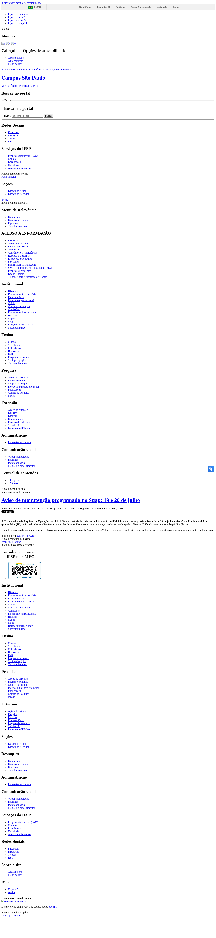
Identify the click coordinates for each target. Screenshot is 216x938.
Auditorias (13, 249)
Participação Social (18, 246)
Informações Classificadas (22, 264)
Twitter (12, 854)
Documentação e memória (22, 294)
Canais (176, 7)
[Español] (13, 43)
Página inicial (8, 176)
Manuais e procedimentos (21, 465)
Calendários (14, 348)
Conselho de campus (19, 306)
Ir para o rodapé (17, 23)
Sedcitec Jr (14, 425)
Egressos (13, 223)
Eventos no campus (18, 220)
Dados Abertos (16, 273)
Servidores (13, 261)
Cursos (12, 341)
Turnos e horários (17, 363)
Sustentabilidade (16, 327)
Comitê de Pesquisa (18, 392)
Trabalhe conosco (17, 226)
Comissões (14, 309)
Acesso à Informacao (19, 168)
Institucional (14, 240)
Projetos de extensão (19, 422)
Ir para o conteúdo (19, 14)
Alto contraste (15, 60)
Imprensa (13, 459)
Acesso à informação (141, 7)
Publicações (14, 389)
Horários (12, 315)
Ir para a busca (17, 20)
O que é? (13, 889)
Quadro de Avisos (26, 535)
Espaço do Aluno (17, 190)
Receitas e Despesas (19, 255)
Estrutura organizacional (21, 300)
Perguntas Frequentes (19, 270)
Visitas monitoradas (18, 456)
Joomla (53, 906)
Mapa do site (15, 63)
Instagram (13, 851)
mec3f (11, 395)
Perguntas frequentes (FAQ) (23, 155)
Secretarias (14, 345)
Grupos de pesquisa (18, 383)
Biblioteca (13, 351)
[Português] (3, 43)
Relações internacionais (20, 324)
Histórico (13, 291)
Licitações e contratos (19, 442)
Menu (4, 199)
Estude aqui (14, 217)
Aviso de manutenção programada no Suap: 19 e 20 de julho (70, 500)
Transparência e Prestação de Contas (27, 276)
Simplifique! (85, 7)
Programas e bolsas (18, 357)
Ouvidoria (13, 164)
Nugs (11, 321)
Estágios (12, 412)
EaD (10, 354)
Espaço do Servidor (18, 193)
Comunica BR (103, 7)
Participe (120, 7)
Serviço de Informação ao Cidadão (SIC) (30, 267)
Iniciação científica (18, 380)
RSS (10, 857)
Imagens (14, 480)
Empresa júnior (16, 419)
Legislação (162, 7)
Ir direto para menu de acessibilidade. (21, 2)
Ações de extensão (18, 409)
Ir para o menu (17, 17)
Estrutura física (16, 297)
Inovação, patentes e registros (23, 386)
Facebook (13, 848)
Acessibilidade (16, 57)
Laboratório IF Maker (19, 428)
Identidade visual (17, 462)
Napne (11, 318)
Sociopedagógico (17, 360)
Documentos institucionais (22, 312)
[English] (8, 43)
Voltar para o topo (11, 541)
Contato (12, 158)
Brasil (37, 7)
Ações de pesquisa (18, 377)
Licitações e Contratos (20, 258)
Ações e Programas (18, 243)
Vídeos (13, 483)
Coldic (11, 303)
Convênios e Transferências (22, 252)
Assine (11, 892)
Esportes (12, 415)
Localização (14, 161)
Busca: (8, 115)
